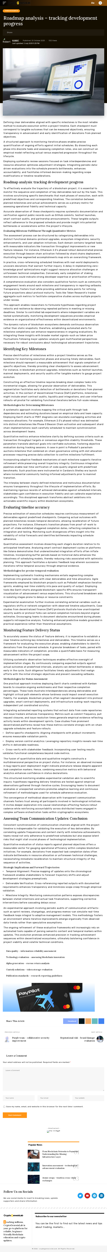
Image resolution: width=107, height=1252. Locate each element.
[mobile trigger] (5, 3)
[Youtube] (87, 1195)
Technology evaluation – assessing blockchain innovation (35, 957)
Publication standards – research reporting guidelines (34, 975)
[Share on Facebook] (15, 32)
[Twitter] (80, 1195)
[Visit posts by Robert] (7, 42)
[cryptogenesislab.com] (19, 3)
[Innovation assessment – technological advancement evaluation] (34, 1166)
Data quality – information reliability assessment (31, 951)
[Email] (24, 32)
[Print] (33, 32)
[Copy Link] (28, 32)
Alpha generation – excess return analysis (27, 963)
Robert (15, 40)
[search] (88, 3)
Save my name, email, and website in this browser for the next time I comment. (44, 1107)
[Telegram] (94, 1195)
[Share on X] (20, 32)
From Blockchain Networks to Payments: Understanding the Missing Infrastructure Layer (60, 1154)
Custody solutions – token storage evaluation (29, 969)
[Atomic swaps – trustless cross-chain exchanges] (34, 1179)
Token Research (11, 10)
